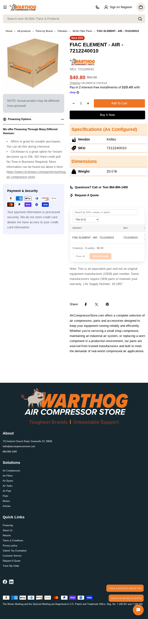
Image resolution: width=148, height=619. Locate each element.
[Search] (140, 19)
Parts (5, 496)
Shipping (75, 82)
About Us (7, 530)
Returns (7, 535)
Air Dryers (8, 480)
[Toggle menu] (5, 7)
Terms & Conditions (13, 540)
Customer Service (12, 555)
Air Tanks (8, 485)
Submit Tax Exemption (15, 550)
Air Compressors (11, 470)
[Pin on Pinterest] (107, 304)
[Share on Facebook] (85, 304)
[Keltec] (82, 60)
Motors (6, 501)
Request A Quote (87, 195)
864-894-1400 (10, 451)
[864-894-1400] (97, 7)
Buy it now (107, 115)
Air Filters (8, 475)
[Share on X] (96, 304)
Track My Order (11, 566)
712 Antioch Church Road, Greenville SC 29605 (27, 441)
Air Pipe (7, 491)
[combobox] (74, 18)
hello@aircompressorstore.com (19, 446)
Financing (8, 525)
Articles (7, 506)
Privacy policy (10, 545)
